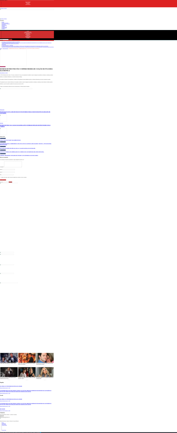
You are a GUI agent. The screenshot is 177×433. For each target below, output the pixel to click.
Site (0, 174)
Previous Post (2, 109)
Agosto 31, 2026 (7, 393)
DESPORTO (4, 24)
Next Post (1, 123)
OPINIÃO (3, 26)
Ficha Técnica (28, 2)
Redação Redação (2, 393)
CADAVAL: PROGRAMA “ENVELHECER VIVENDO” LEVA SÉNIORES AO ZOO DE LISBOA (19, 155)
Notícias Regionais (5, 48)
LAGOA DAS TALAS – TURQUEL (7, 45)
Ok (40, 432)
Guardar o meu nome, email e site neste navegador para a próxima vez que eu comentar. (14, 177)
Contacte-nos (4, 423)
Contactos (27, 3)
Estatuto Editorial (4, 425)
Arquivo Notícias (27, 4)
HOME (3, 22)
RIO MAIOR (4, 44)
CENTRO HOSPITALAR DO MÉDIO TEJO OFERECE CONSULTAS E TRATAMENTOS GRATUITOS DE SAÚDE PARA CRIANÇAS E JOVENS (25, 46)
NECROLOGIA (4, 25)
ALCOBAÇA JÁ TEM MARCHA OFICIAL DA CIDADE (11, 386)
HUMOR (3, 28)
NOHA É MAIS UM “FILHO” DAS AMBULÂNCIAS (10, 140)
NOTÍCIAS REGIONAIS (6, 23)
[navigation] (88, 25)
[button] (0, 431)
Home (1, 48)
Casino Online (4, 430)
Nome (1, 169)
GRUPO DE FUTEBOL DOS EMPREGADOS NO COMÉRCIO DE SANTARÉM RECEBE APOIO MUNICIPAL (22, 151)
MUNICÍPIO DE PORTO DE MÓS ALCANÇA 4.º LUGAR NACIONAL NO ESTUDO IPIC (17, 148)
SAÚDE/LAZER (4, 27)
